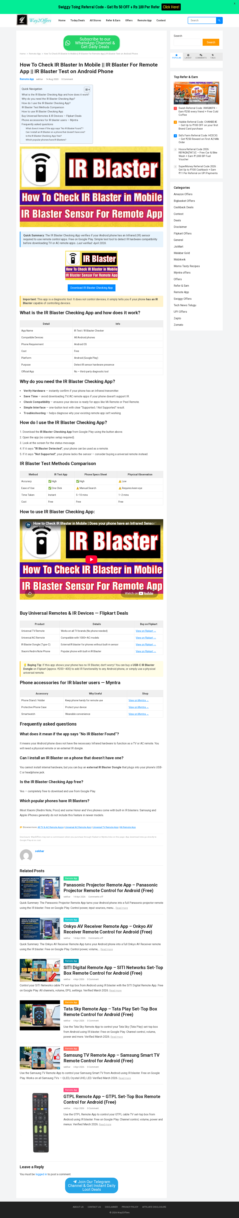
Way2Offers (123, 1212)
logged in (41, 1174)
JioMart (178, 246)
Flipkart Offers (183, 233)
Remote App (35, 54)
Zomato (178, 324)
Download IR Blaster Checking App (91, 287)
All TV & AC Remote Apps (51, 827)
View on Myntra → (139, 700)
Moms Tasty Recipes (187, 266)
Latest (188, 58)
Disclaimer (180, 227)
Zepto (177, 318)
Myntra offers (182, 272)
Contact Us (94, 1207)
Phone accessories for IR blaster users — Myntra (50, 120)
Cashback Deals (184, 207)
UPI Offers (180, 311)
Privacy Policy (130, 1207)
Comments (200, 58)
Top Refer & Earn (186, 77)
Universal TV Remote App (105, 827)
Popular (176, 58)
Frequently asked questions (37, 124)
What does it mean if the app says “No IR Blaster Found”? (54, 128)
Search (178, 36)
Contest (178, 214)
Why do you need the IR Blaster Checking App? (48, 98)
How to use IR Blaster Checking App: (43, 111)
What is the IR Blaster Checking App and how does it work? (55, 94)
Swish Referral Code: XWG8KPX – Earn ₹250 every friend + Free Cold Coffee (198, 111)
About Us (78, 1207)
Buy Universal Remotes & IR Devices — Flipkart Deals (52, 116)
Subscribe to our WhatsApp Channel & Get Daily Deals (95, 43)
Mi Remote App (128, 827)
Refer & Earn (181, 285)
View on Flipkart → (146, 631)
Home (23, 54)
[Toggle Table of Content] (85, 90)
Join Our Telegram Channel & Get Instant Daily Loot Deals (91, 1186)
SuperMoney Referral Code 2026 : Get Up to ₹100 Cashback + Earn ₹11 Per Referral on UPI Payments (198, 170)
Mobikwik (180, 259)
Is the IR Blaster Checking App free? (44, 136)
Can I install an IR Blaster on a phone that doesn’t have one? (55, 132)
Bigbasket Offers (184, 201)
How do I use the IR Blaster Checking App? (46, 103)
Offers (178, 279)
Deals (177, 220)
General (178, 240)
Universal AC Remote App (78, 827)
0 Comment (67, 79)
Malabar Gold (182, 253)
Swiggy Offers (183, 298)
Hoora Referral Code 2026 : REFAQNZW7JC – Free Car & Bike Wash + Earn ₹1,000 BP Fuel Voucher (198, 154)
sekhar (39, 79)
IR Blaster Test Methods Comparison (43, 107)
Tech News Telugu (185, 305)
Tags (212, 58)
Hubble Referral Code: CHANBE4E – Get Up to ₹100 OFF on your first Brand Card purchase (198, 125)
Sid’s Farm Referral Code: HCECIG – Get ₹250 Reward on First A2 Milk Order (199, 139)
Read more (122, 908)
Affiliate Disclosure (154, 1207)
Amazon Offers (183, 194)
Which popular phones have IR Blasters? (46, 139)
